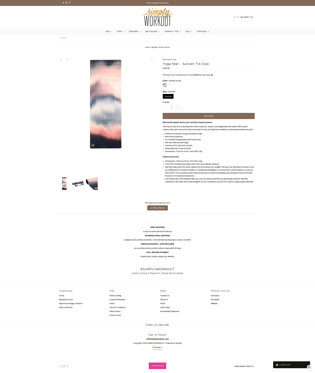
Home (147, 47)
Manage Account (66, 300)
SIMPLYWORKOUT (156, 343)
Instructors (215, 296)
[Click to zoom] (151, 59)
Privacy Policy (115, 315)
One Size (168, 96)
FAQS (162, 303)
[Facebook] (63, 3)
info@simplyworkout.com (157, 339)
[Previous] (61, 59)
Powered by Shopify (173, 343)
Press (112, 303)
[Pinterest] (69, 3)
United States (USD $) (243, 366)
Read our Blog (115, 296)
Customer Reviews (117, 300)
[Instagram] (66, 3)
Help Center (165, 307)
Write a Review (160, 208)
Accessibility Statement (169, 311)
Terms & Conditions (118, 307)
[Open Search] (234, 17)
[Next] (67, 59)
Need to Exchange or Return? (71, 303)
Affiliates (214, 303)
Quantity (166, 102)
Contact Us (164, 296)
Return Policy (115, 311)
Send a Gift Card (65, 307)
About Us (164, 300)
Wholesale (215, 300)
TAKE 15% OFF (157, 365)
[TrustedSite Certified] (157, 348)
